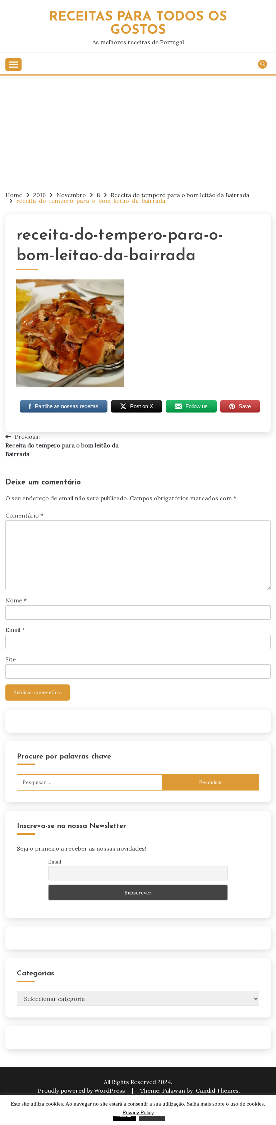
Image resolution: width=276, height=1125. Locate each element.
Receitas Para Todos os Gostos (138, 23)
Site (10, 659)
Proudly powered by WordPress (82, 1090)
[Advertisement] (138, 129)
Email (15, 629)
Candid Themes (217, 1090)
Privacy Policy (138, 1112)
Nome (16, 600)
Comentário (24, 515)
